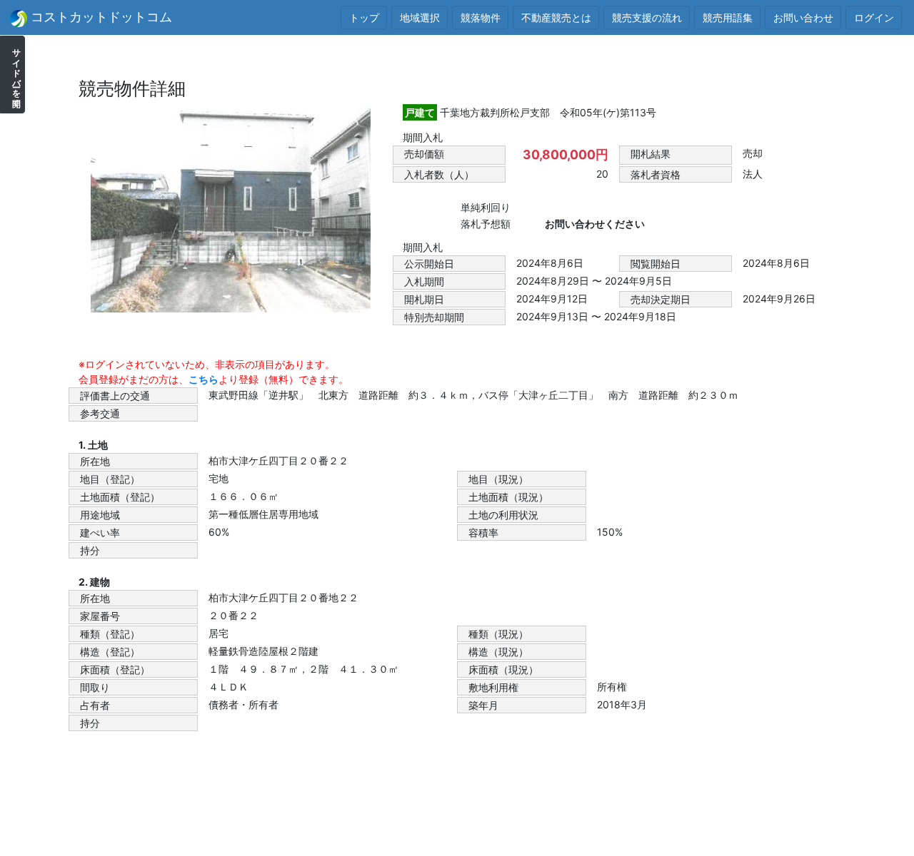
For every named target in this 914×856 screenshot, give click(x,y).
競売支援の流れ (647, 17)
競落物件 (481, 17)
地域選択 (420, 17)
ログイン (874, 17)
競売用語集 (728, 17)
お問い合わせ (803, 17)
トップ (364, 17)
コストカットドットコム (99, 16)
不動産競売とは (556, 17)
